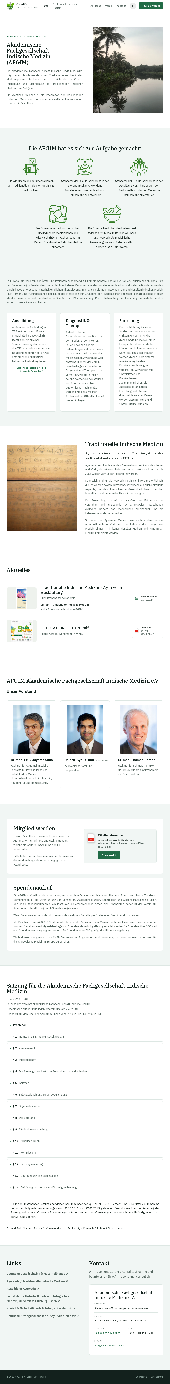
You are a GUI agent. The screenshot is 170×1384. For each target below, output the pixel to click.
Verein (108, 5)
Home (45, 5)
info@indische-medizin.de (109, 1345)
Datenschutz (157, 1376)
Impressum (141, 1376)
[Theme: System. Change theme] (133, 6)
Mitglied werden (151, 5)
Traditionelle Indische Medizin (64, 5)
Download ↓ (109, 855)
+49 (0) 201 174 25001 (107, 1333)
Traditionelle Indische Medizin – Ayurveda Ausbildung (31, 369)
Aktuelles (95, 5)
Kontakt (121, 5)
